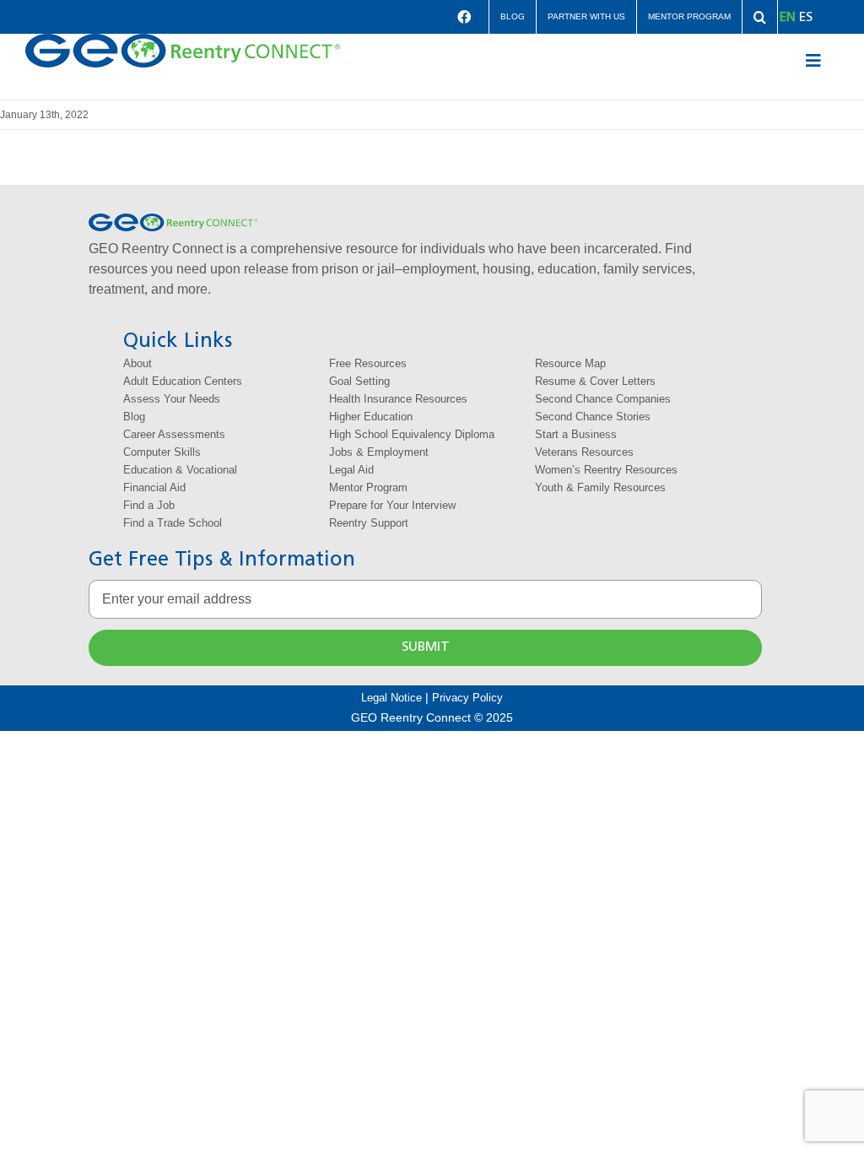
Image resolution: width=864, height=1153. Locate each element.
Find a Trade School (172, 523)
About (137, 363)
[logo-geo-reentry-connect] (182, 40)
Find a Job (149, 505)
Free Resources (368, 363)
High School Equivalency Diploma (411, 434)
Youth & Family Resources (600, 487)
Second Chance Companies (603, 398)
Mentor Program (368, 487)
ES (806, 17)
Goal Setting (359, 381)
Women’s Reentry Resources (606, 469)
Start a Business (576, 434)
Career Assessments (174, 434)
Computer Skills (162, 452)
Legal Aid (351, 469)
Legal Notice (391, 697)
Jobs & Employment (379, 452)
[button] (760, 17)
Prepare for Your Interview (392, 505)
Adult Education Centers (182, 381)
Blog (134, 416)
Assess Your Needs (171, 398)
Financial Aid (154, 487)
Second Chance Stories (593, 416)
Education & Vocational (180, 469)
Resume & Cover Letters (595, 381)
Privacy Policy (467, 697)
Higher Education (371, 416)
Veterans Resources (584, 452)
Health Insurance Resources (398, 398)
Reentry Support (368, 523)
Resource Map (570, 363)
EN (788, 17)
